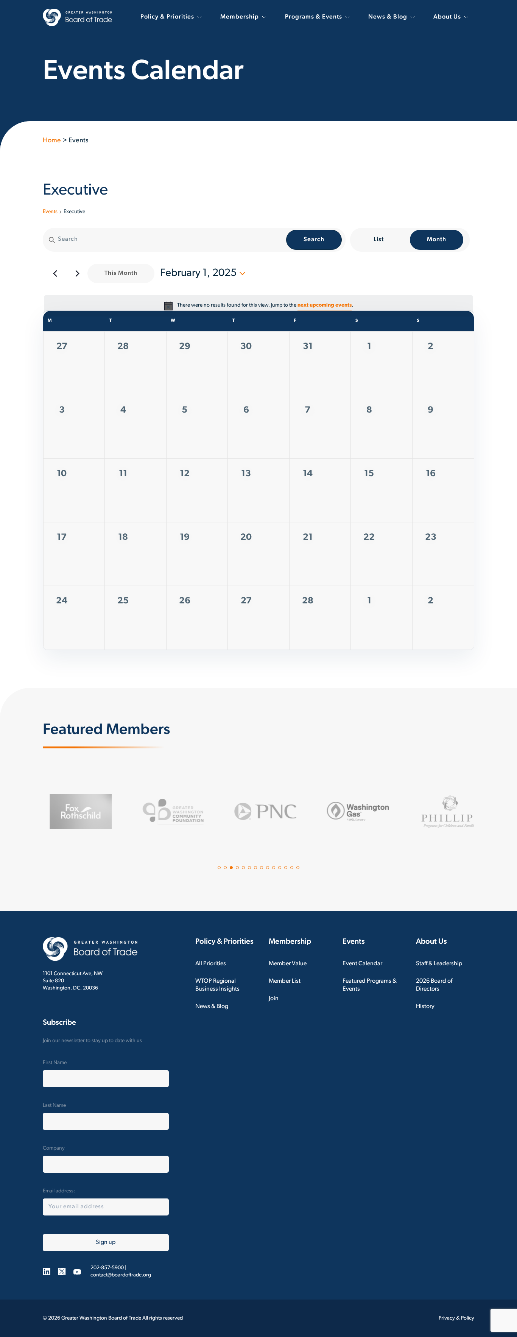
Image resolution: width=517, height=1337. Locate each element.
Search (314, 240)
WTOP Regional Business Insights (217, 985)
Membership (239, 17)
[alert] (258, 305)
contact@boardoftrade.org (120, 1275)
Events (50, 212)
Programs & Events (313, 17)
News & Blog (387, 17)
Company (54, 1148)
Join (274, 999)
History (425, 1007)
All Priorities (210, 964)
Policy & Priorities (167, 17)
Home (52, 140)
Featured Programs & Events (370, 985)
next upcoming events (324, 305)
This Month (120, 273)
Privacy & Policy (456, 1318)
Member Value (288, 964)
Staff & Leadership (439, 964)
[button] (219, 867)
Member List (285, 981)
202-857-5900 (107, 1268)
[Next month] (77, 273)
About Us (447, 17)
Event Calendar (362, 964)
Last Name (54, 1105)
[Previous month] (54, 273)
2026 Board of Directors (434, 985)
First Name (55, 1063)
